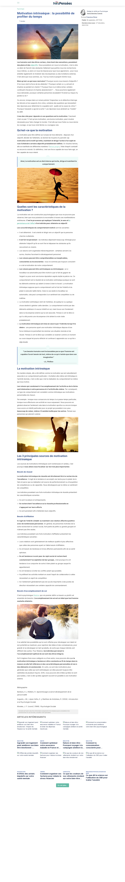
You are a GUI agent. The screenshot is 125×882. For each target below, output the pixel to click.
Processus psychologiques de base (96, 772)
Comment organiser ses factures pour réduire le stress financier (50, 776)
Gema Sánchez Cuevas (94, 13)
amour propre (54, 146)
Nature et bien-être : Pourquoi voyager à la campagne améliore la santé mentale (73, 745)
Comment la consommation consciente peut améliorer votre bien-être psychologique (95, 745)
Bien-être (20, 741)
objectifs (34, 65)
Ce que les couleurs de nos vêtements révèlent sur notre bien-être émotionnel (73, 776)
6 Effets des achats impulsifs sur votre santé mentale (26, 776)
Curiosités (66, 771)
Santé (42, 741)
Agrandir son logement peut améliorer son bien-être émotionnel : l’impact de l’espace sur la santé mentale (28, 745)
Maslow (36, 595)
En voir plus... (62, 785)
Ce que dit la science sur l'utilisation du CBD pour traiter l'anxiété (97, 777)
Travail (42, 771)
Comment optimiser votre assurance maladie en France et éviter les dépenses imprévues (49, 745)
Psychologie (20, 9)
